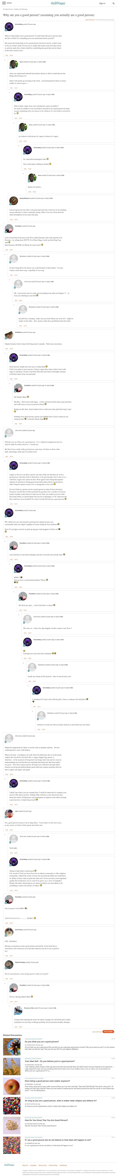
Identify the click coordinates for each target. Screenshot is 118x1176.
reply (6, 55)
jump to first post (97, 1032)
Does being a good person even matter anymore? (47, 1081)
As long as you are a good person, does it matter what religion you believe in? (61, 1101)
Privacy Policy (53, 1165)
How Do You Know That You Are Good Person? (46, 1120)
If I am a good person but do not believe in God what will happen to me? (58, 1140)
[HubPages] (58, 3)
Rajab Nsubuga (20, 962)
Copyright (33, 1165)
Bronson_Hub (28, 1008)
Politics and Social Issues (34, 1078)
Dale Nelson (19, 930)
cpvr (16, 811)
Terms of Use (42, 1165)
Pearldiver (18, 226)
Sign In (102, 3)
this (44, 62)
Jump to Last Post (90, 19)
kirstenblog (18, 24)
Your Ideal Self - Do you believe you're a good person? (50, 1061)
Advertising (63, 1165)
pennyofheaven (25, 198)
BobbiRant (18, 332)
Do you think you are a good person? (42, 1042)
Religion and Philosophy (33, 1039)
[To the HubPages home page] (9, 1165)
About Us (25, 1165)
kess (21, 62)
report (11, 55)
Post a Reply (108, 1031)
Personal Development (33, 1058)
